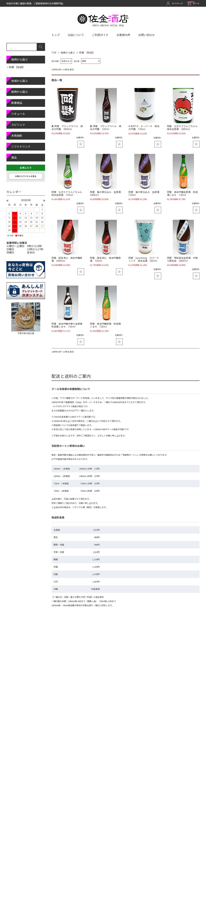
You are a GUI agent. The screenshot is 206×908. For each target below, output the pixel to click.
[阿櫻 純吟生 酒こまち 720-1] (183, 171)
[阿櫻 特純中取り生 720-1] (68, 303)
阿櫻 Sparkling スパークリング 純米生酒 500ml (143, 259)
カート (194, 3)
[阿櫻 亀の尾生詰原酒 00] (106, 171)
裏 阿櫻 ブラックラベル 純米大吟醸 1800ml (67, 127)
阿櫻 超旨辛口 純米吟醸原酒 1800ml (67, 259)
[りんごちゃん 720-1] (68, 171)
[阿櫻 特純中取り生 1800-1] (183, 237)
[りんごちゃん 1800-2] (183, 105)
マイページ (177, 3)
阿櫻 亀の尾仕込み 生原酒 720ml (145, 193)
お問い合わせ (146, 35)
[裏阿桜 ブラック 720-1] (106, 105)
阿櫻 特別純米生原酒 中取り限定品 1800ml (182, 259)
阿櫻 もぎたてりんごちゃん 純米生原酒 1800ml (183, 127)
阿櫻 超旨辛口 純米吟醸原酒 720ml (105, 259)
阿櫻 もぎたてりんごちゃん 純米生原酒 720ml (68, 193)
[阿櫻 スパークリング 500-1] (144, 237)
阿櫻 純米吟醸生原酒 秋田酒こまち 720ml (182, 193)
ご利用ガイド (100, 35)
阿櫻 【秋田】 (17, 67)
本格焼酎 (16, 135)
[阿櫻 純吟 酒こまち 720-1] (106, 303)
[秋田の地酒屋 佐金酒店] (103, 25)
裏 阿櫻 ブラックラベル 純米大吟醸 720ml (105, 127)
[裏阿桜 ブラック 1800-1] (68, 105)
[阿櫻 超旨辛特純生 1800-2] (68, 237)
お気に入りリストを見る (25, 176)
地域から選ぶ (19, 81)
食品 (14, 157)
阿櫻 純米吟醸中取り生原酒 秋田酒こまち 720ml (68, 325)
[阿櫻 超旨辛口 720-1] (106, 237)
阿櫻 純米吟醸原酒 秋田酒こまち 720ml (105, 325)
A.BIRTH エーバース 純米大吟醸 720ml (143, 127)
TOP (54, 52)
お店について (76, 35)
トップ (56, 35)
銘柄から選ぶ (68, 52)
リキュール (18, 114)
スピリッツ (18, 125)
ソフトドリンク (20, 146)
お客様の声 (123, 35)
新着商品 (16, 103)
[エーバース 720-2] (144, 105)
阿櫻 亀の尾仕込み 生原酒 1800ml (106, 193)
